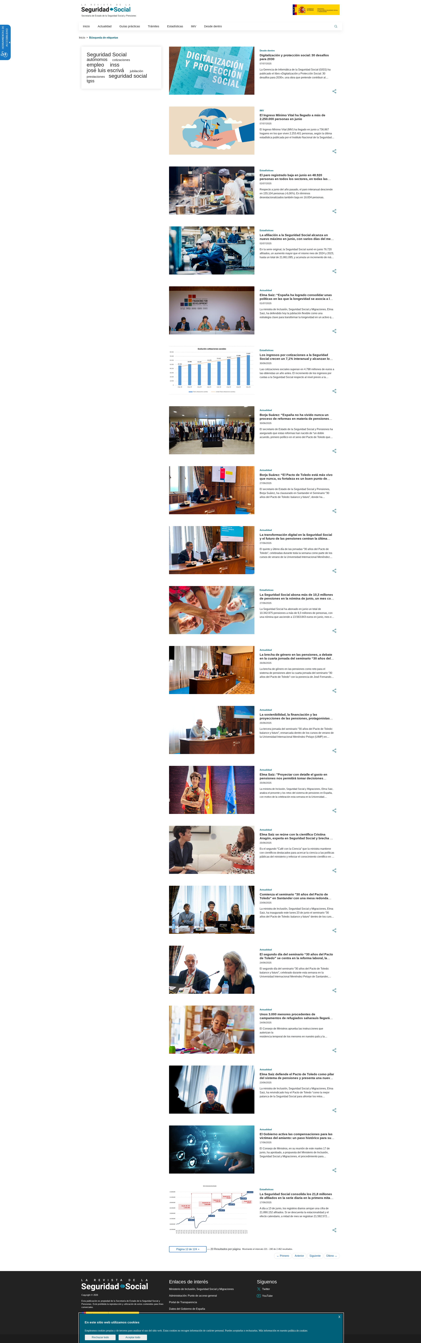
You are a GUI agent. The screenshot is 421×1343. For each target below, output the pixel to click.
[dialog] (211, 1328)
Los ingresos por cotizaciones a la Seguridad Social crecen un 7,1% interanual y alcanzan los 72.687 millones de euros (296, 358)
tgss (90, 81)
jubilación (136, 71)
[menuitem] (86, 26)
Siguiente (315, 1255)
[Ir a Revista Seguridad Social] (112, 8)
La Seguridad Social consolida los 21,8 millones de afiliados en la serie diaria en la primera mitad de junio (296, 1197)
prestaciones (96, 76)
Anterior (299, 1255)
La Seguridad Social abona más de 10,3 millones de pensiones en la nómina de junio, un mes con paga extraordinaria (296, 598)
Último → (331, 1255)
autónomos (97, 59)
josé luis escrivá (105, 70)
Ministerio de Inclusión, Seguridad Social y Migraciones (201, 1289)
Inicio (82, 37)
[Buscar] (336, 26)
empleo (95, 65)
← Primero (283, 1255)
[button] (334, 91)
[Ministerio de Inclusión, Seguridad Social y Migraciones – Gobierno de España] (316, 9)
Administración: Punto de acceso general (193, 1295)
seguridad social (128, 76)
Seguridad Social (107, 54)
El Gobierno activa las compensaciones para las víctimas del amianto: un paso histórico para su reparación (296, 1137)
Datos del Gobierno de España (187, 1308)
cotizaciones (121, 60)
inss (114, 65)
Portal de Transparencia (183, 1302)
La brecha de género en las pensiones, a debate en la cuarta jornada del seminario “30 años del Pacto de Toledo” (296, 658)
